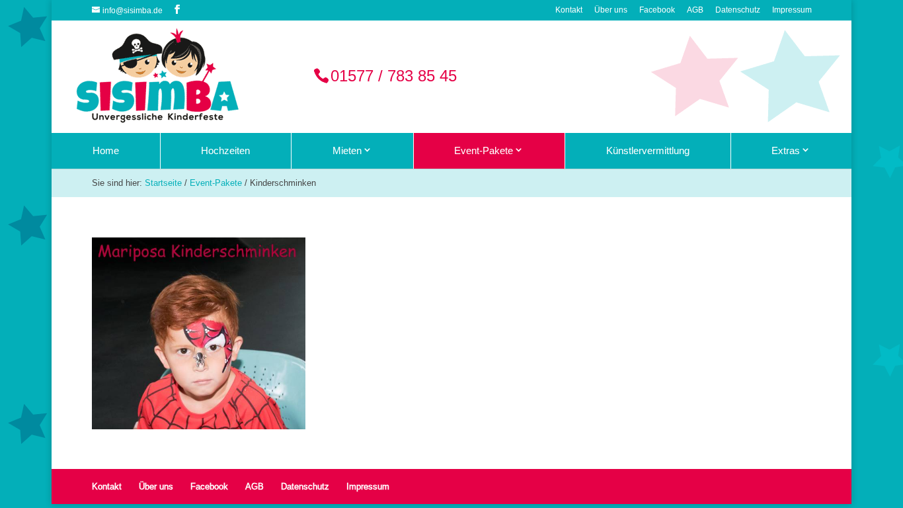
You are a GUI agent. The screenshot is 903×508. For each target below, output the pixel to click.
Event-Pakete (483, 150)
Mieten (347, 150)
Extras (785, 150)
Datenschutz (737, 10)
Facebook (657, 10)
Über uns (610, 10)
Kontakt (568, 10)
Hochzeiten (225, 150)
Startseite (163, 182)
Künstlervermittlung (647, 150)
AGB (695, 10)
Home (106, 150)
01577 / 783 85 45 (394, 76)
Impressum (792, 10)
